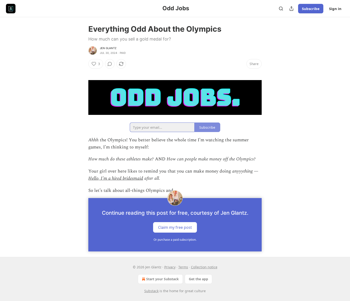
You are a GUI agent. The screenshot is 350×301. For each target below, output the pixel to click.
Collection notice (204, 267)
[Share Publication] (291, 8)
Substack (151, 291)
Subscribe (311, 8)
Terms (183, 267)
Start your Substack (162, 279)
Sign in (335, 8)
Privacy (169, 267)
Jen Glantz (108, 48)
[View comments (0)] (110, 64)
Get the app (198, 279)
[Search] (281, 8)
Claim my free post (175, 227)
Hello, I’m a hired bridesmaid (115, 178)
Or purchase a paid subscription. (175, 240)
